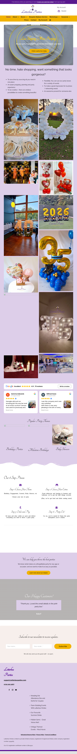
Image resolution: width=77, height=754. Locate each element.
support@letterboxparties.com (15, 711)
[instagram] (12, 720)
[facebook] (9, 720)
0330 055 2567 (9, 715)
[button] (38, 25)
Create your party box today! (45, 2)
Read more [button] (9, 410)
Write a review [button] (64, 386)
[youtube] (16, 720)
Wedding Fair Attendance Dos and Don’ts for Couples (38, 729)
